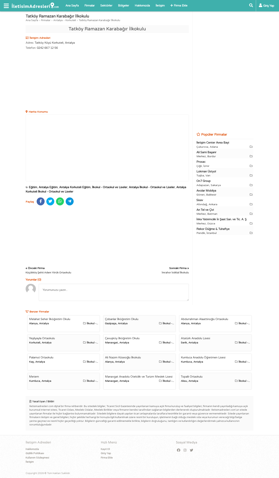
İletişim (160, 5)
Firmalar (89, 5)
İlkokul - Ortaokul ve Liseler (109, 187)
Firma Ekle (181, 5)
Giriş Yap (106, 453)
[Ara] (251, 5)
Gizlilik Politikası (35, 453)
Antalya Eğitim (48, 187)
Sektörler (106, 5)
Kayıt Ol (105, 449)
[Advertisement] (107, 80)
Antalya (58, 20)
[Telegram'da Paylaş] (70, 201)
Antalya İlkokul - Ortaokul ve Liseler (152, 187)
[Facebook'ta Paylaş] (41, 201)
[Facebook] (178, 450)
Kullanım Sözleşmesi (37, 457)
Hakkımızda (142, 5)
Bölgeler (123, 5)
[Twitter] (191, 450)
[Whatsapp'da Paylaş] (60, 201)
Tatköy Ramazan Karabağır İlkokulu (99, 20)
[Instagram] (185, 450)
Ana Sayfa (72, 5)
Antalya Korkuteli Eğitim (75, 187)
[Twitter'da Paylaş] (50, 201)
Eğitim (33, 187)
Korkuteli (70, 20)
